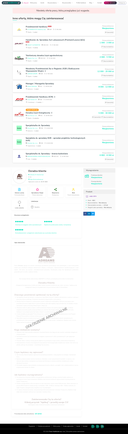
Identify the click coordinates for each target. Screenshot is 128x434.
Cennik (42, 3)
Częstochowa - (34, 146)
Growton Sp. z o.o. (32, 128)
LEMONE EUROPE (32, 74)
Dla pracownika (66, 3)
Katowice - (32, 89)
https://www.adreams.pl (36, 179)
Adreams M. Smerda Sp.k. (37, 175)
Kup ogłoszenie (110, 3)
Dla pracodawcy (52, 3)
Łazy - (31, 159)
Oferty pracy (33, 3)
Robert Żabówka (32, 86)
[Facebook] (93, 426)
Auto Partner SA (32, 99)
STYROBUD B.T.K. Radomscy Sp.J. (36, 29)
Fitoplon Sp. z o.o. (32, 58)
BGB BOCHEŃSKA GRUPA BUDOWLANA (38, 156)
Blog (90, 3)
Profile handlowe (81, 3)
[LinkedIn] (97, 426)
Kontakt (99, 3)
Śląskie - (32, 32)
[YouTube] (102, 426)
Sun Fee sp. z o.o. (32, 115)
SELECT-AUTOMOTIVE (33, 45)
